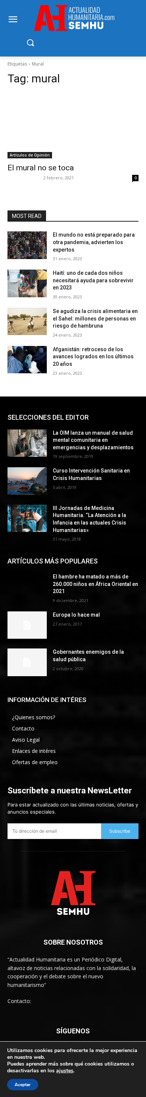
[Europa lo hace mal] (27, 625)
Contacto (23, 728)
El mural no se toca (40, 167)
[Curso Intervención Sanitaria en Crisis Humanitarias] (27, 481)
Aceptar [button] (23, 1085)
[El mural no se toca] (73, 125)
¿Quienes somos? (33, 717)
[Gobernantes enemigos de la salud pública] (27, 662)
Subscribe (119, 831)
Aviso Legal (26, 739)
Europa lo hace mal (76, 615)
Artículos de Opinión (30, 155)
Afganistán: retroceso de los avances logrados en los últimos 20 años (93, 356)
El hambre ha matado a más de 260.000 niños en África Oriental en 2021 (95, 584)
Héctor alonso (22, 177)
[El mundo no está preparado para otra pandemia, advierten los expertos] (27, 245)
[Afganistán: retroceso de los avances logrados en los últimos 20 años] (27, 360)
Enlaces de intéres (34, 750)
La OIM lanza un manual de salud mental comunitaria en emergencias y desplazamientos (93, 440)
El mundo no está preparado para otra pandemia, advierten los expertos (94, 242)
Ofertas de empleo (35, 762)
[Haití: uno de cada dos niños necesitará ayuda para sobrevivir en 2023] (27, 283)
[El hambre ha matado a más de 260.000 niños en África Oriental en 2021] (27, 587)
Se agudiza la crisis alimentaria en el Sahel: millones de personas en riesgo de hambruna (95, 318)
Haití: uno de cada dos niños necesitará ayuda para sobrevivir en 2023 (93, 280)
